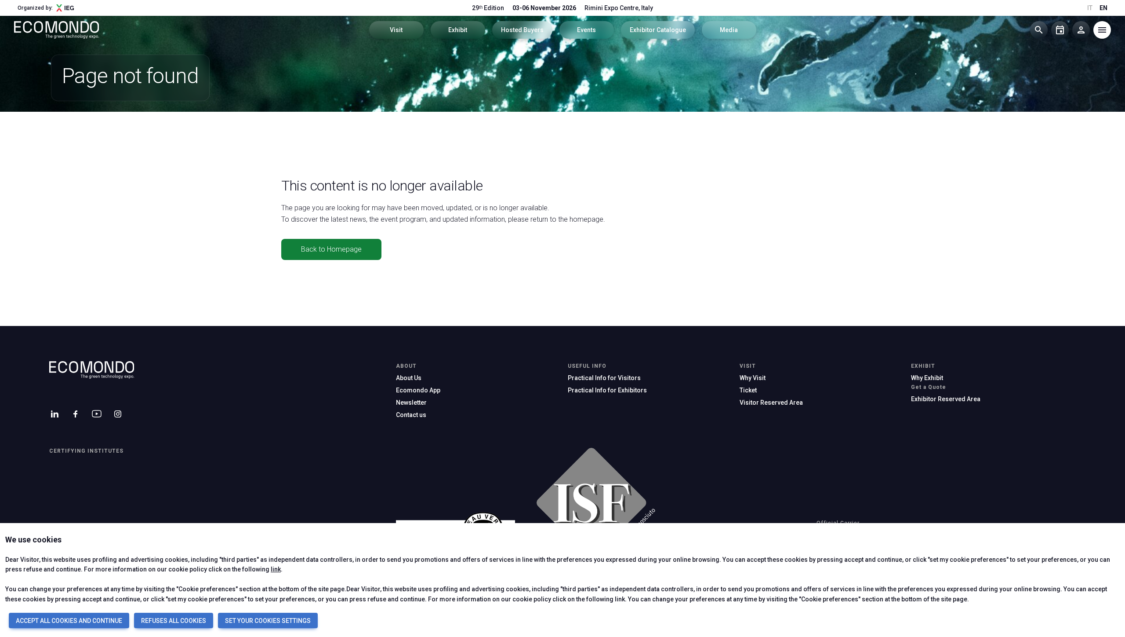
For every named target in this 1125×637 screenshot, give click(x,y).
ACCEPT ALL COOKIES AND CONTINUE (69, 620)
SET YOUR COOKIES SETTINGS (268, 620)
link (276, 569)
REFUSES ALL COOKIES (173, 620)
